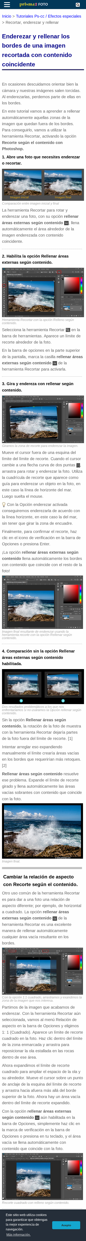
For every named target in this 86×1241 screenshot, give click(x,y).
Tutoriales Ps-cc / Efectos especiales (48, 16)
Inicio (6, 16)
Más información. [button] (18, 1234)
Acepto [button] (66, 1225)
